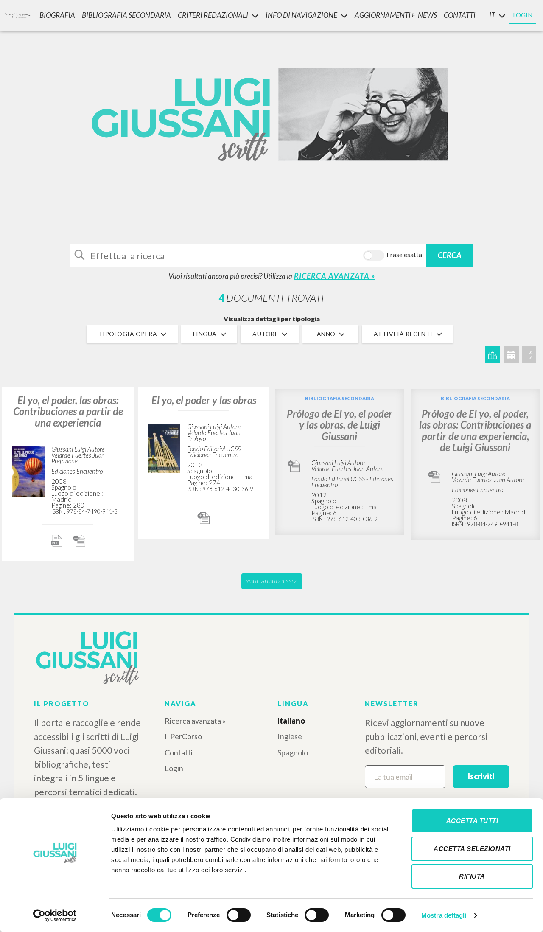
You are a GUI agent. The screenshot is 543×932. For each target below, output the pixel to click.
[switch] (239, 915)
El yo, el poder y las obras (203, 400)
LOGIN (522, 15)
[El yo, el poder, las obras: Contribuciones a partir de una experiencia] (28, 470)
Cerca (450, 255)
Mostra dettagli (444, 915)
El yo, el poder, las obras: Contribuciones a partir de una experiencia (68, 411)
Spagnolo (292, 752)
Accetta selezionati (472, 848)
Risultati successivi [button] (272, 581)
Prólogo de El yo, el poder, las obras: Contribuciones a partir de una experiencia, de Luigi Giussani (475, 430)
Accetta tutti (472, 820)
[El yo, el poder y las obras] (164, 447)
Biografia (57, 15)
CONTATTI (460, 15)
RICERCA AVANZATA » (334, 276)
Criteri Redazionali (213, 15)
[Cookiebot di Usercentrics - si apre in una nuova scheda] (55, 915)
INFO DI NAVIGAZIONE (301, 15)
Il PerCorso (183, 736)
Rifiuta (472, 876)
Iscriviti (481, 776)
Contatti (179, 752)
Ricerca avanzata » (195, 720)
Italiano (291, 720)
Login (174, 768)
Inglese (289, 736)
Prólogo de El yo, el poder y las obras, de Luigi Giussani (339, 424)
